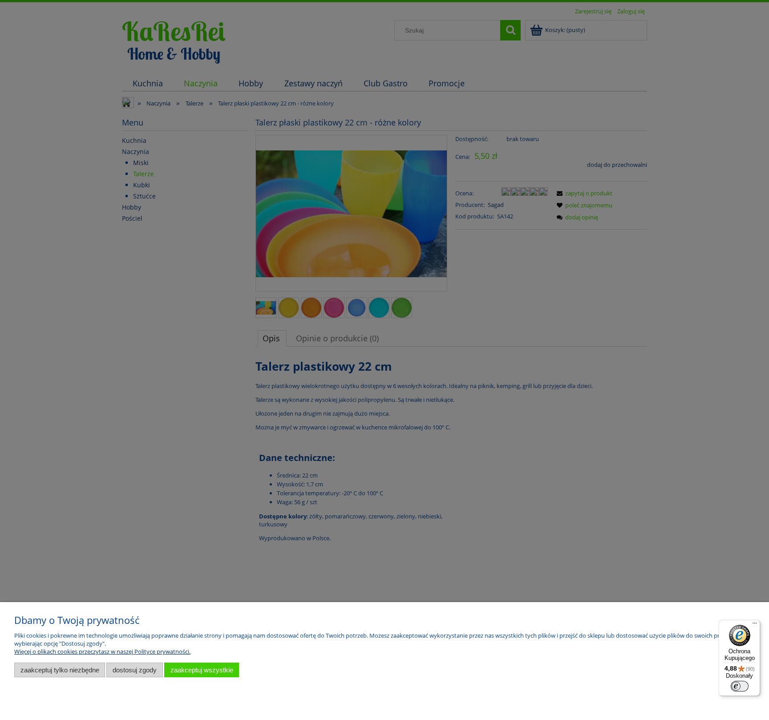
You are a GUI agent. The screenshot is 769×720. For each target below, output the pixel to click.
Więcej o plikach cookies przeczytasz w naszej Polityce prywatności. (102, 651)
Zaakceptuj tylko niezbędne (59, 670)
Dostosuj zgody (135, 670)
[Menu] (754, 625)
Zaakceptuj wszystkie (201, 670)
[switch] (740, 686)
